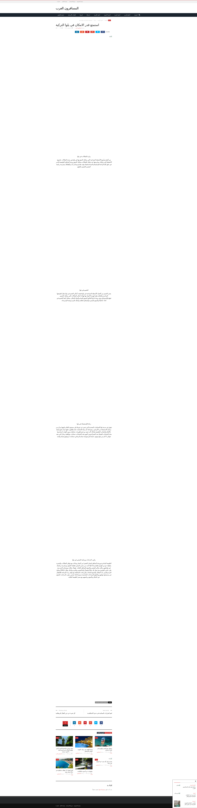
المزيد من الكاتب (100, 733)
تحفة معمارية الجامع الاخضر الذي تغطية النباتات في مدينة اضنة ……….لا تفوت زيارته (64, 750)
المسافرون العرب (67, 8)
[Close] (195, 781)
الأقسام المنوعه (192, 785)
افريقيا (81, 15)
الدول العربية (117, 15)
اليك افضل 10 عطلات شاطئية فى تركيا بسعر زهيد (64, 771)
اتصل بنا (58, 1)
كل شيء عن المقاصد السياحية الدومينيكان (190, 795)
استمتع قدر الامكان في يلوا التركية (101, 702)
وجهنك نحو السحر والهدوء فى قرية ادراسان (104, 749)
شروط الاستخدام (72, 1)
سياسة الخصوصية (80, 1)
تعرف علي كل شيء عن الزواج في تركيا (104, 762)
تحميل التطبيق (61, 15)
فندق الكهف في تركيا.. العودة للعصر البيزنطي (85, 750)
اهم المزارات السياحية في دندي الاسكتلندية (99, 713)
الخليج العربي (127, 15)
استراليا (88, 15)
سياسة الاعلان (64, 1)
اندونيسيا (193, 801)
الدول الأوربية (97, 15)
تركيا (109, 20)
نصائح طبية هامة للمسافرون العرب (189, 787)
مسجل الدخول (101, 789)
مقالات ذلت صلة (108, 733)
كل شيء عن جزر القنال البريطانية (65, 713)
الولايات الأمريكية (72, 15)
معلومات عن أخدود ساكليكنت (84, 771)
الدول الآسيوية (107, 15)
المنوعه (136, 15)
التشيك (194, 793)
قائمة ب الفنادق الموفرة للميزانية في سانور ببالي (190, 803)
